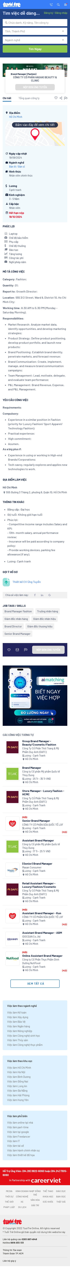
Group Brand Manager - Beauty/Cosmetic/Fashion (39, 742)
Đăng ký (48, 12)
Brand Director (13, 626)
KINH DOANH (22, 1191)
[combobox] (35, 22)
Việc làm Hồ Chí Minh (19, 1067)
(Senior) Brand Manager (37, 863)
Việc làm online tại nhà (20, 1122)
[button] (58, 4)
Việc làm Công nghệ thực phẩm (25, 1044)
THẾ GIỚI (9, 1201)
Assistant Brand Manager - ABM (42, 932)
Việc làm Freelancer (18, 1136)
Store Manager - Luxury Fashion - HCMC (43, 792)
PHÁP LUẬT (9, 1207)
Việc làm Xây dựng (17, 1017)
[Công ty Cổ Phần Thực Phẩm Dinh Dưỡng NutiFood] (12, 959)
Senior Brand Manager (17, 633)
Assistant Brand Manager (38, 840)
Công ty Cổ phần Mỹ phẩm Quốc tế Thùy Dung (41, 773)
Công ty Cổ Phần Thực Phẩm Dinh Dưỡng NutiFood (40, 961)
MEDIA (9, 1191)
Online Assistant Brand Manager (42, 955)
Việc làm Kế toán (16, 1012)
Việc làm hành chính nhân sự (23, 1150)
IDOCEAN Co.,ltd (31, 936)
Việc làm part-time (18, 1127)
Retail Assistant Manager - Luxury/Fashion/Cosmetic (39, 885)
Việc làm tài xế (15, 1145)
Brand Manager (31, 767)
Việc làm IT (13, 1141)
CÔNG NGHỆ (22, 1196)
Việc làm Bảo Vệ (16, 1021)
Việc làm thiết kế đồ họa (21, 1155)
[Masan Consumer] (12, 870)
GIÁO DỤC (61, 1191)
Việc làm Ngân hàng (18, 1026)
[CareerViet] (45, 1180)
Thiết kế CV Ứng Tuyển (27, 581)
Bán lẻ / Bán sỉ (17, 166)
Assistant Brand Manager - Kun (41, 913)
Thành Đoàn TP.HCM (13, 1253)
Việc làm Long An (17, 1086)
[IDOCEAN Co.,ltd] (12, 939)
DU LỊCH (22, 1207)
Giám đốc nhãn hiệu (44, 618)
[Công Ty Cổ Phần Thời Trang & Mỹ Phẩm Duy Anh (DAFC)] (12, 747)
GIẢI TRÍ (35, 1205)
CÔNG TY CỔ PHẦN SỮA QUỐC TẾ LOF (42, 824)
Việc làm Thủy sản (17, 1040)
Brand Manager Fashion (18, 611)
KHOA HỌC (48, 1196)
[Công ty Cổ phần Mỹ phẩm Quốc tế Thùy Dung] (12, 774)
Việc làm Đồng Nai (17, 1081)
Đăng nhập (61, 12)
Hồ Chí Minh (15, 116)
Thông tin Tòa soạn (12, 1250)
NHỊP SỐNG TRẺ (35, 1193)
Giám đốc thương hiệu (39, 626)
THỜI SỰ (9, 1196)
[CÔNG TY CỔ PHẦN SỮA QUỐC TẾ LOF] (12, 824)
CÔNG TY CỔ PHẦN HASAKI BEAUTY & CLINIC (35, 79)
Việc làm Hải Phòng (18, 1095)
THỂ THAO (48, 1191)
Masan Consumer (31, 867)
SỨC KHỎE (48, 1201)
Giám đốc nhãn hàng (16, 618)
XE (22, 1201)
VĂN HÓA (35, 1199)
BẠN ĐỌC (61, 1196)
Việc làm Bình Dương (19, 1076)
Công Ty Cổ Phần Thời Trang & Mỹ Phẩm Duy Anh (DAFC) (40, 750)
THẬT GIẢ (61, 1201)
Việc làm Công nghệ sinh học (23, 1035)
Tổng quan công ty (28, 98)
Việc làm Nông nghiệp (19, 1031)
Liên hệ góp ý (9, 1260)
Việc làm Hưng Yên (18, 1099)
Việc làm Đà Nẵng (17, 1090)
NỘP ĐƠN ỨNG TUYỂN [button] (35, 87)
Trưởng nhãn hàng (47, 611)
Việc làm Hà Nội (16, 1072)
